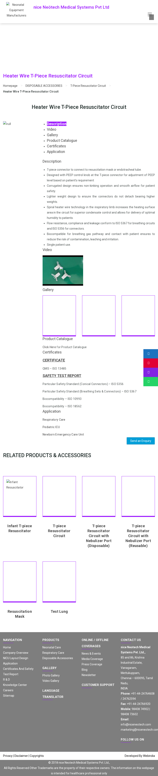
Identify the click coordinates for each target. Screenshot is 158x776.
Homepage (10, 85)
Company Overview (15, 652)
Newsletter (89, 675)
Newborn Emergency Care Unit (63, 434)
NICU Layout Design (15, 658)
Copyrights (37, 755)
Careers (8, 690)
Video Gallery (50, 680)
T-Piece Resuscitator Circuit (88, 85)
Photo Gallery (51, 675)
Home (7, 647)
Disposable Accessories (57, 658)
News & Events (91, 653)
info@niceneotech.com (136, 724)
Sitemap (8, 695)
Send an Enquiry (140, 441)
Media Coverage (92, 659)
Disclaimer (21, 755)
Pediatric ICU (51, 427)
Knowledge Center (15, 685)
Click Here (49, 347)
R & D (6, 679)
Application (10, 663)
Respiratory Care (54, 419)
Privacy (8, 755)
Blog (84, 669)
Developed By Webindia (140, 755)
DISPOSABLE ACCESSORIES (44, 85)
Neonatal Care (51, 647)
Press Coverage (92, 664)
